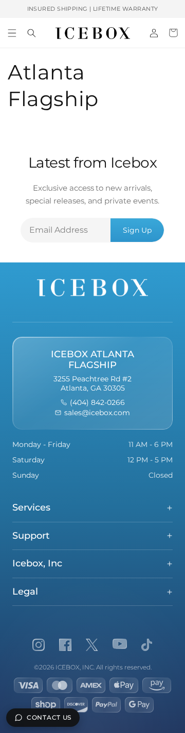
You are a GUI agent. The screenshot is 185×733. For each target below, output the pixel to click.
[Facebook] (65, 645)
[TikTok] (146, 645)
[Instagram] (38, 645)
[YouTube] (120, 645)
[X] (92, 645)
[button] (12, 33)
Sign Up (137, 230)
